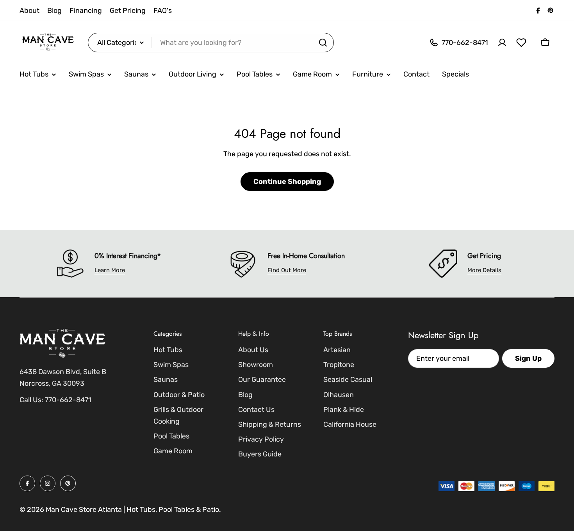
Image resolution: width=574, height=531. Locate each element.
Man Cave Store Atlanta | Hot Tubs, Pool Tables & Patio (132, 509)
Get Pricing (128, 10)
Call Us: (31, 400)
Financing (86, 10)
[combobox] (211, 42)
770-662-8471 (68, 400)
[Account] (502, 42)
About (29, 10)
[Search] (323, 42)
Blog (54, 10)
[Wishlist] (521, 42)
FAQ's (162, 10)
